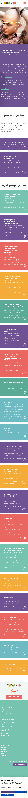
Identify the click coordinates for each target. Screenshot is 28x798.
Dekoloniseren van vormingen (13, 158)
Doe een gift (13, 697)
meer (24, 146)
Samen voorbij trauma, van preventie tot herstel (11, 249)
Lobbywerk (8, 77)
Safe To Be (9, 519)
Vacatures (4, 751)
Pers (2, 753)
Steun (3, 739)
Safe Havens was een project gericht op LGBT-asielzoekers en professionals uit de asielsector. (14, 668)
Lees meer (24, 172)
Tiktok (8, 730)
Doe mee (3, 737)
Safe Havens (9, 665)
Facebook (2, 730)
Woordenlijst (5, 745)
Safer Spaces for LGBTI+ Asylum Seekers (12, 197)
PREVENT (7, 429)
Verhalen (4, 741)
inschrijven (19, 764)
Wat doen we (5, 735)
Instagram (5, 730)
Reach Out (9, 598)
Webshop (4, 749)
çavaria (8, 3)
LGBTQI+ (3, 747)
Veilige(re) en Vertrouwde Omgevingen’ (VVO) (12, 221)
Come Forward (11, 578)
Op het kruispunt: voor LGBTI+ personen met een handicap (12, 357)
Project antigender (13, 142)
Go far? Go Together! (14, 383)
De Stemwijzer (10, 617)
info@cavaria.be (6, 711)
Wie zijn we (4, 733)
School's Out (10, 402)
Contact (3, 755)
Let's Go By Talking (13, 446)
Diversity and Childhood (10, 495)
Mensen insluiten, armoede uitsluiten (13, 306)
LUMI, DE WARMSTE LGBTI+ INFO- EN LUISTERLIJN (12, 278)
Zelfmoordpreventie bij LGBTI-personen (14, 549)
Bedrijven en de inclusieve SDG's (11, 470)
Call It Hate (9, 645)
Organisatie (5, 89)
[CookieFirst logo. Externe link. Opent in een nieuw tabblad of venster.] (1, 779)
